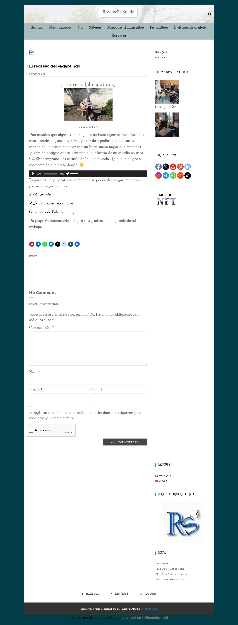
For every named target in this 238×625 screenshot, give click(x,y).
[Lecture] (33, 173)
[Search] (209, 13)
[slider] (74, 173)
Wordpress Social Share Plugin (96, 617)
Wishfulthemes (149, 608)
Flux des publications (169, 568)
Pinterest (121, 593)
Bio (80, 27)
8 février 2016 (37, 74)
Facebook (92, 593)
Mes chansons (60, 27)
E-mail (35, 389)
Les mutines (159, 27)
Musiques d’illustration (125, 27)
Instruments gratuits (190, 27)
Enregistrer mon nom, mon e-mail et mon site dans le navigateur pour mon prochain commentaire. (85, 415)
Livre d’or (119, 35)
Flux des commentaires (171, 574)
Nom (34, 372)
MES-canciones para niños (51, 203)
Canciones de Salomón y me (52, 212)
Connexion (162, 563)
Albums (95, 27)
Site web (96, 389)
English (160, 57)
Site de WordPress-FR (170, 579)
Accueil (37, 27)
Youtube (150, 593)
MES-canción (40, 194)
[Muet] (67, 173)
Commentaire (41, 327)
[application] (88, 173)
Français (161, 52)
